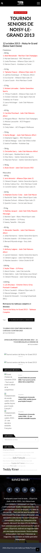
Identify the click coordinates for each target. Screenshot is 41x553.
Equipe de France (17, 463)
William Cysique (29, 463)
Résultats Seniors (20, 12)
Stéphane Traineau (20, 461)
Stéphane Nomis (8, 450)
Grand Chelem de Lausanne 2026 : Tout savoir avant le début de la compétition (27, 380)
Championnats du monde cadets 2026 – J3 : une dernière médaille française (27, 416)
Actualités (21, 394)
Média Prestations (32, 548)
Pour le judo (6, 466)
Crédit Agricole (21, 466)
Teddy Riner (11, 469)
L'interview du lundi (31, 470)
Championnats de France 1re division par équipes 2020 (18, 452)
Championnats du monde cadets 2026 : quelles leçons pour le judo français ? (27, 399)
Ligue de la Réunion (8, 455)
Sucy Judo (29, 461)
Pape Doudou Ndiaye (8, 461)
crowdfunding (26, 455)
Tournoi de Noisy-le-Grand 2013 (22, 320)
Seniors (20, 375)
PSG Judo (13, 466)
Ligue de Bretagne (30, 458)
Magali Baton (18, 455)
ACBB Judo (22, 470)
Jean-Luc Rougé (7, 458)
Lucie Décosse (7, 463)
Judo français (18, 458)
